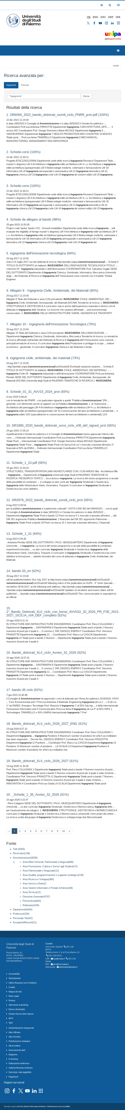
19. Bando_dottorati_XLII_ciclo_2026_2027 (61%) (42, 761)
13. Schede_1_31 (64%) (24, 533)
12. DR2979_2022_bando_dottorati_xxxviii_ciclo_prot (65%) (49, 500)
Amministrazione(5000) (25, 857)
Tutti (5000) (19, 849)
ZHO (103, 17)
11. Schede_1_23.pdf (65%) (26, 462)
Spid (11, 1023)
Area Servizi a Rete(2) (34, 883)
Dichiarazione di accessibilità (58, 1106)
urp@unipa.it (59, 959)
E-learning (13, 1059)
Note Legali (14, 996)
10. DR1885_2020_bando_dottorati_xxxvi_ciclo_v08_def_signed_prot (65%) (61, 425)
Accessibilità (14, 974)
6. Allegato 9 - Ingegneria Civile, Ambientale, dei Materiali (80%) (52, 290)
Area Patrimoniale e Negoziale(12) (41, 870)
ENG (95, 17)
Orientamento (15, 978)
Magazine (13, 1054)
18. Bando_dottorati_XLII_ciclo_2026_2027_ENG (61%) (46, 723)
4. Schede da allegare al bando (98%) (33, 219)
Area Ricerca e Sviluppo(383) (38, 879)
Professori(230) (21, 913)
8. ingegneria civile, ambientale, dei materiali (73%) (43, 358)
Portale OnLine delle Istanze (21, 1014)
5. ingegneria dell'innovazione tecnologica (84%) (41, 253)
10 (63, 831)
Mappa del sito (15, 992)
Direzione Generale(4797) (36, 896)
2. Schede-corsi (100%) (23, 152)
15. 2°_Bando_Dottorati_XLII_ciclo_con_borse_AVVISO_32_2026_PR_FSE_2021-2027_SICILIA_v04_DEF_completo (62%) (63, 611)
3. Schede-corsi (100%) (23, 186)
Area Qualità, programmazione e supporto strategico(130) (53, 875)
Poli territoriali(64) (32, 900)
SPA (118, 17)
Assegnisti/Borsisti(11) (25, 922)
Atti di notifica (14, 1046)
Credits (12, 987)
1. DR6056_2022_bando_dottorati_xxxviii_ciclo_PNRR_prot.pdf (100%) (57, 114)
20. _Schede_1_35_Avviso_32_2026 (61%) (37, 794)
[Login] (118, 5)
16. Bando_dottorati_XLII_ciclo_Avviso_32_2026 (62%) (46, 652)
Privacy (12, 1000)
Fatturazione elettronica (19, 1063)
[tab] (11, 85)
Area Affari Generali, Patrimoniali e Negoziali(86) (48, 862)
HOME (116, 66)
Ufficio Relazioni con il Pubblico (23, 983)
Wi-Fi (11, 1018)
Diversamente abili (17, 1050)
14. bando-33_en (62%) (23, 571)
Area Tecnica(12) (32, 892)
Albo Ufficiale (14, 1032)
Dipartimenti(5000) (22, 909)
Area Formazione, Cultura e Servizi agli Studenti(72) (50, 866)
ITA (88, 17)
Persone (25, 85)
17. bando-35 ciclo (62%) (24, 690)
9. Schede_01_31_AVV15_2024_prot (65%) (37, 391)
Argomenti (11, 85)
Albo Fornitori (15, 1037)
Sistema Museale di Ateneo (21, 1068)
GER (110, 17)
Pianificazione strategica (19, 1041)
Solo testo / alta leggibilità (20, 1072)
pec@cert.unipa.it (61, 964)
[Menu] (118, 50)
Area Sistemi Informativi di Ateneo (33, 1106)
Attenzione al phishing (18, 1005)
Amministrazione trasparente (21, 1028)
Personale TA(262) (23, 918)
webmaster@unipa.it (68, 967)
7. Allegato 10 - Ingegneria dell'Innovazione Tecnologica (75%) (51, 324)
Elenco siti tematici (17, 1009)
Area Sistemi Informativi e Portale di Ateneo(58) (48, 887)
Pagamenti (13, 1077)
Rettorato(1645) (31, 905)
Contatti (48, 944)
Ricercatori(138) (21, 853)
